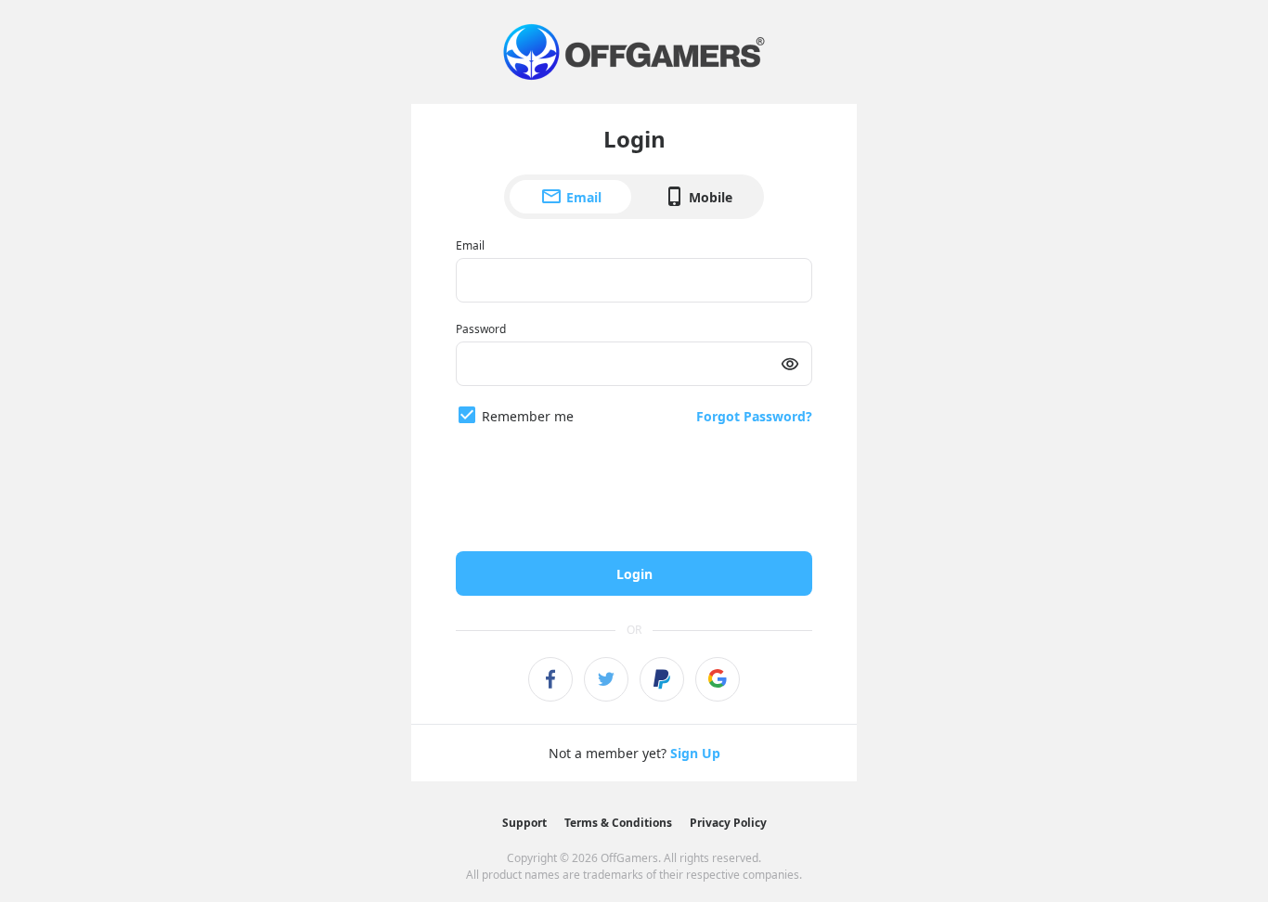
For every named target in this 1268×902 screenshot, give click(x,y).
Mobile (710, 197)
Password (481, 329)
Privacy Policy (728, 823)
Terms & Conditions (618, 823)
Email (584, 197)
